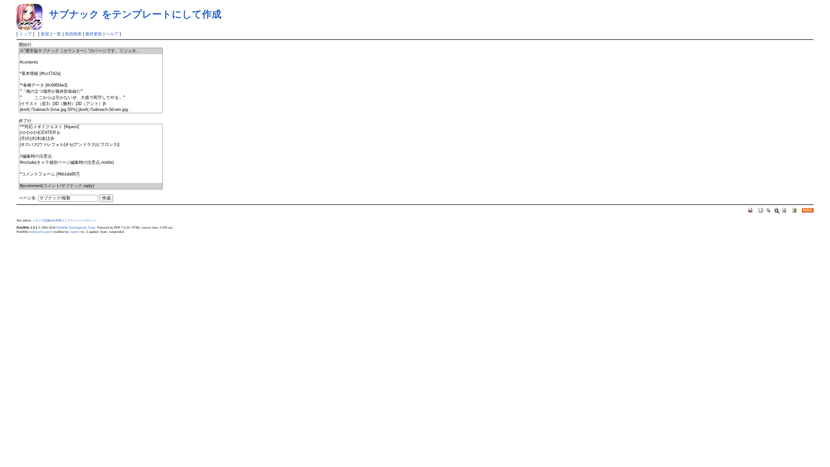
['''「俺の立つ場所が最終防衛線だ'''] (90, 92)
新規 (45, 33)
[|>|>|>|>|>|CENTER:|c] (90, 133)
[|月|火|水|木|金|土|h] (90, 139)
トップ (25, 33)
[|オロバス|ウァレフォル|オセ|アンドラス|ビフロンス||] (90, 145)
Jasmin (74, 232)
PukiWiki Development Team (75, 227)
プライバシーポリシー (82, 220)
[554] (90, 180)
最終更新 (93, 33)
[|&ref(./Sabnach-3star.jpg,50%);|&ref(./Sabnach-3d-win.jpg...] (90, 110)
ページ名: (28, 198)
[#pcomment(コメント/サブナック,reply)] (90, 186)
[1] (90, 57)
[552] (90, 168)
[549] (90, 150)
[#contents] (90, 62)
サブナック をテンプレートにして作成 (135, 14)
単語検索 (73, 33)
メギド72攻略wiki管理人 (49, 220)
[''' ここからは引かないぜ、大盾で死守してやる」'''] (90, 98)
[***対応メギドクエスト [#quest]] (90, 127)
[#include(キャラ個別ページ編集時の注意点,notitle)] (90, 163)
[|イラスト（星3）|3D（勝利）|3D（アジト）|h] (90, 104)
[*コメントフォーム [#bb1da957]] (90, 174)
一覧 (57, 33)
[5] (90, 79)
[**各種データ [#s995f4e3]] (90, 85)
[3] (90, 68)
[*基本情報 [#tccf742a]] (90, 74)
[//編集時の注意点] (90, 156)
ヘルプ (112, 33)
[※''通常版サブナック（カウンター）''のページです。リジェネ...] (90, 51)
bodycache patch (40, 232)
